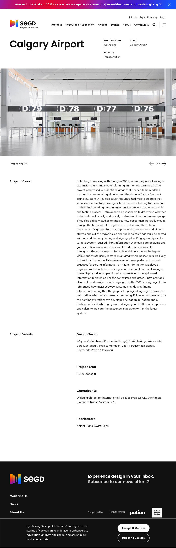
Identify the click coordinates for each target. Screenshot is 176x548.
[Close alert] (169, 4)
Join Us (133, 17)
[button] (155, 25)
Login (163, 17)
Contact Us (19, 496)
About (127, 24)
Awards (102, 24)
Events (115, 24)
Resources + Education (80, 24)
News (14, 504)
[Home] (24, 21)
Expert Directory (148, 17)
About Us (17, 512)
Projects (56, 24)
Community (141, 24)
